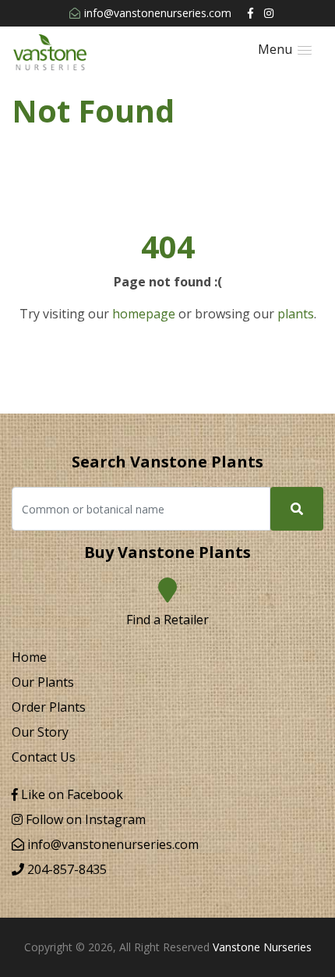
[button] (284, 49)
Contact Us (44, 757)
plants (295, 313)
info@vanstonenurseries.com (157, 12)
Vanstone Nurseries (262, 947)
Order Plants (49, 707)
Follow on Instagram (84, 819)
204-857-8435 (65, 869)
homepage (143, 313)
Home (29, 657)
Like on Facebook (70, 794)
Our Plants (43, 682)
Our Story (40, 732)
